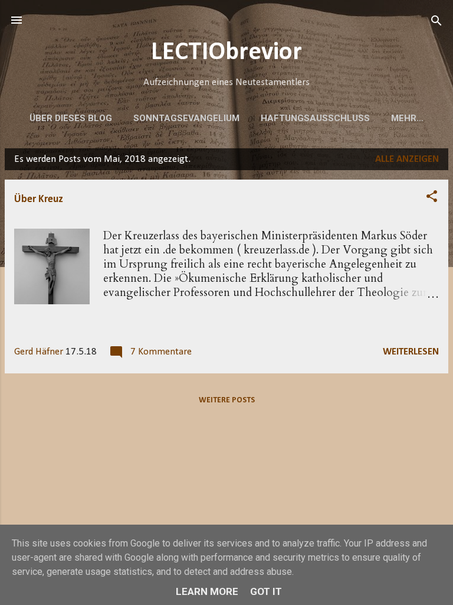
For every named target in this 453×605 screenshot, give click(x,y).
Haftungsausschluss (315, 118)
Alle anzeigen (407, 159)
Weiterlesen (411, 352)
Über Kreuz (38, 199)
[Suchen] (436, 21)
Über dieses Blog (70, 118)
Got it (266, 591)
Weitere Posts (227, 400)
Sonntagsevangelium (186, 118)
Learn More (207, 591)
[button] (432, 197)
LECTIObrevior (226, 53)
